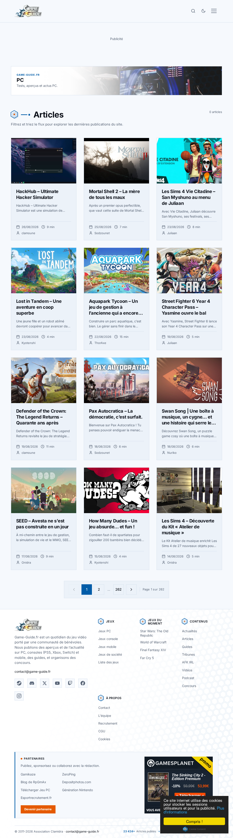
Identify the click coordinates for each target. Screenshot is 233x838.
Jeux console (108, 639)
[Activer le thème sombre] (203, 10)
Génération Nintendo (77, 790)
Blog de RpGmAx (33, 782)
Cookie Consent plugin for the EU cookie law (194, 829)
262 (118, 589)
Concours (189, 686)
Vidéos (187, 670)
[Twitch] (70, 683)
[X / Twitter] (44, 683)
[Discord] (31, 683)
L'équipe (104, 716)
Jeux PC (104, 631)
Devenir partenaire (38, 809)
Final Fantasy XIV (153, 650)
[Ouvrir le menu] (213, 10)
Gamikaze (28, 774)
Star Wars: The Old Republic (154, 633)
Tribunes (188, 654)
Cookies (104, 739)
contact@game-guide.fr (33, 671)
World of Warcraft (153, 642)
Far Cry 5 (147, 658)
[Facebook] (82, 683)
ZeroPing (69, 774)
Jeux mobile (107, 647)
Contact (104, 708)
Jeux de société (110, 654)
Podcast (188, 678)
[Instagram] (19, 695)
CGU (101, 731)
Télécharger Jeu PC (35, 790)
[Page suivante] (131, 589)
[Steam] (19, 683)
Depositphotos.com (76, 782)
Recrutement (107, 723)
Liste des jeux (108, 662)
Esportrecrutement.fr (36, 798)
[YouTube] (57, 683)
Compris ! (194, 821)
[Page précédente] (74, 589)
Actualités (189, 631)
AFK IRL (188, 662)
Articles (187, 639)
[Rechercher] (193, 10)
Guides (187, 647)
